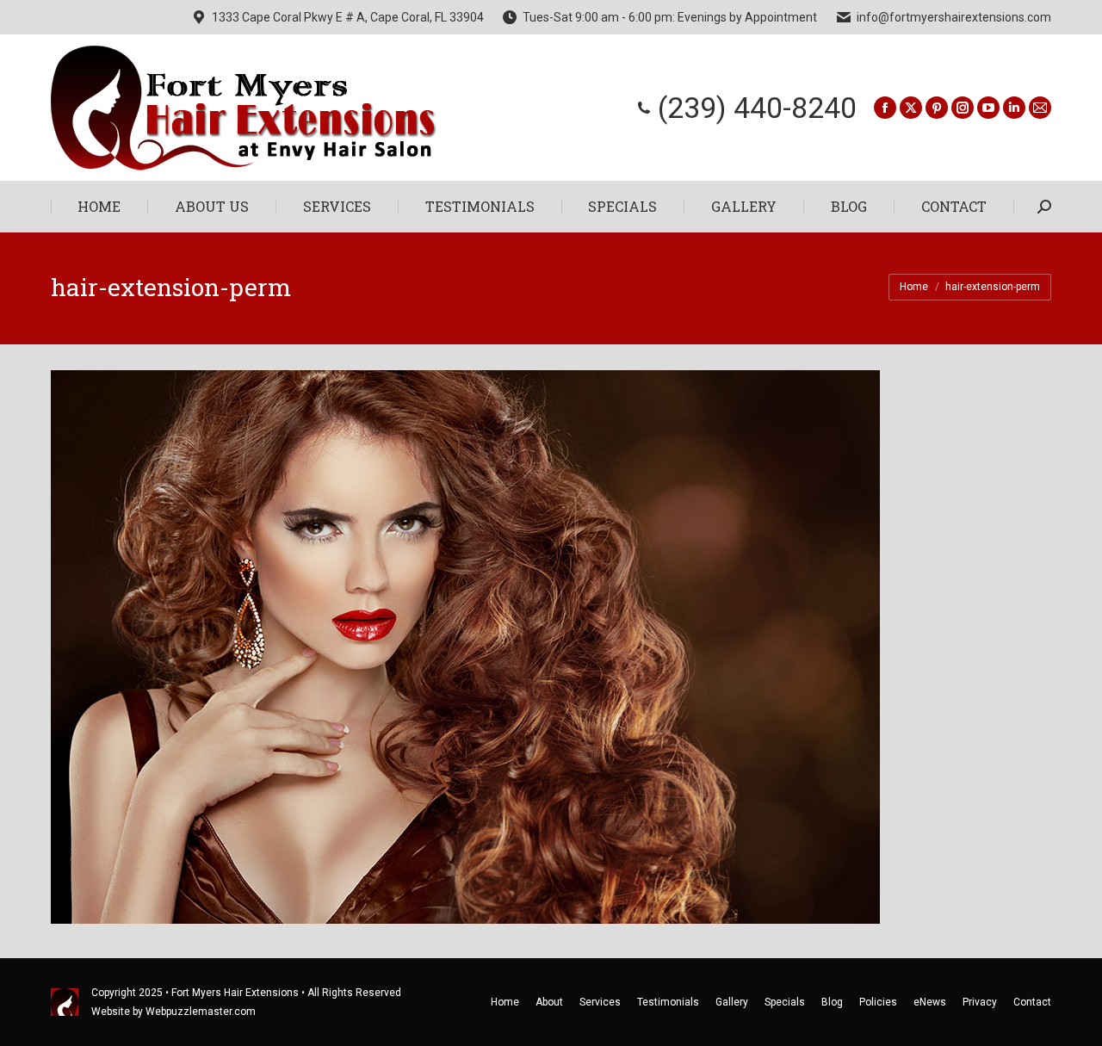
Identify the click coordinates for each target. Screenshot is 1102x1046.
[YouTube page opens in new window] (988, 107)
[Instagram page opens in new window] (962, 107)
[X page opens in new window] (911, 107)
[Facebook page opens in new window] (885, 107)
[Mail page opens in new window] (1040, 107)
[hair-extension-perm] (551, 647)
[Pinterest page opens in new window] (937, 107)
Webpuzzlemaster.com (200, 1012)
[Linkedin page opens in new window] (1014, 107)
